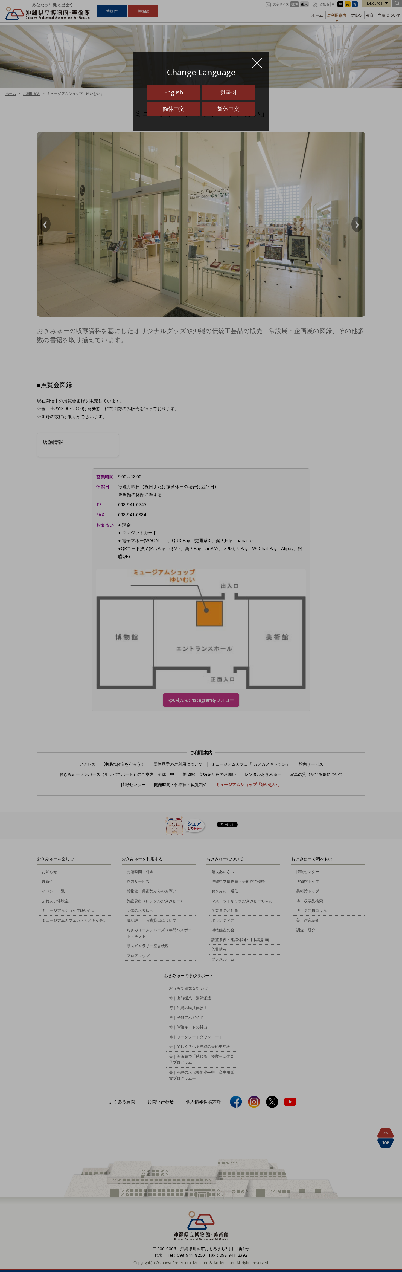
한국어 (228, 92)
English (173, 92)
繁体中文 (228, 108)
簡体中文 (174, 108)
